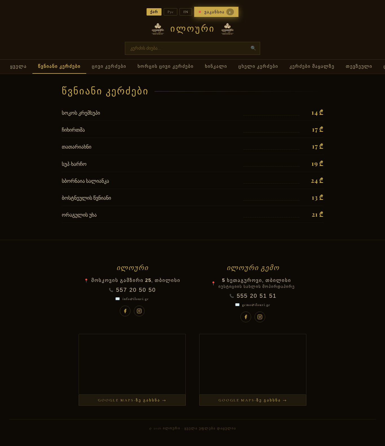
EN (185, 12)
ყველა (18, 66)
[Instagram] (139, 311)
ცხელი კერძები (258, 66)
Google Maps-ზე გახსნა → (132, 400)
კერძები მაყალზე (312, 66)
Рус (170, 12)
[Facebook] (125, 311)
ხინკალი (216, 66)
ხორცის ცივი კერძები (166, 66)
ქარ (154, 12)
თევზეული (359, 66)
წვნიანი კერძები (59, 66)
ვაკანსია (217, 11)
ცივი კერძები (109, 66)
